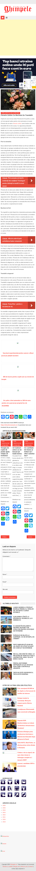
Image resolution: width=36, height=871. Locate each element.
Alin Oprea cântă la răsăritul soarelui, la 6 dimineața (22, 618)
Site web (5, 589)
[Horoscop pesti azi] (24, 794)
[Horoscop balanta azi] (17, 788)
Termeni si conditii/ (7, 866)
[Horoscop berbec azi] (3, 782)
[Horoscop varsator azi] (17, 794)
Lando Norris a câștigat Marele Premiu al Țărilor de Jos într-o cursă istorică (23, 610)
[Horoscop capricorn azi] (10, 794)
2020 (4, 819)
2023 (4, 812)
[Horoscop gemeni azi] (17, 782)
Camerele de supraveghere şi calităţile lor (31, 537)
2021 (4, 817)
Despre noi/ (17, 866)
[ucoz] (3, 851)
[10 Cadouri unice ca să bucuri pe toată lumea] (18, 435)
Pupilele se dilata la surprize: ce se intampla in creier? (23, 636)
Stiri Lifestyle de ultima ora (10, 113)
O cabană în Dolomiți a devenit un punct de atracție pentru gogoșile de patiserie (23, 628)
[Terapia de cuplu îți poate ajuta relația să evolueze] (6, 435)
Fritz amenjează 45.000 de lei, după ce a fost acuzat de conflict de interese (23, 646)
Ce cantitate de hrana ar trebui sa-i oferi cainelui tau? (29, 452)
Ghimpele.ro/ (13, 864)
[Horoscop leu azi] (3, 788)
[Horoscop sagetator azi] (3, 794)
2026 (4, 805)
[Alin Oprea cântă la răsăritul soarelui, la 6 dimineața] (6, 620)
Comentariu (6, 556)
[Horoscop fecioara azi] (10, 788)
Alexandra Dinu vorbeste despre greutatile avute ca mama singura (6, 537)
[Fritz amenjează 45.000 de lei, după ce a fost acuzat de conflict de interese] (6, 648)
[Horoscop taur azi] (10, 782)
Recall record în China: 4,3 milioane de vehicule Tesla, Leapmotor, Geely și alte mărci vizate (24, 656)
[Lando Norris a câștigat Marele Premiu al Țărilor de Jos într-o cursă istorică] (6, 610)
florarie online (17, 123)
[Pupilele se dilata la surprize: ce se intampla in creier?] (6, 638)
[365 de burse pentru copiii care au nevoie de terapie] (17, 370)
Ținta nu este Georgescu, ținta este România (23, 673)
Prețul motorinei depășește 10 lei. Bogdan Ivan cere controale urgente (23, 665)
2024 (4, 810)
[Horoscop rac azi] (24, 782)
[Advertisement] (18, 38)
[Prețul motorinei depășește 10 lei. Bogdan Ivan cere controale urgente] (6, 666)
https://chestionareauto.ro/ (9, 425)
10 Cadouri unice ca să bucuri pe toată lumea (17, 451)
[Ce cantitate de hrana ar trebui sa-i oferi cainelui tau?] (29, 435)
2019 (4, 822)
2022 (4, 815)
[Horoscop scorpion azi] (24, 788)
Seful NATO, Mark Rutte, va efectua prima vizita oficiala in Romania (26, 745)
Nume (5, 574)
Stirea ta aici (24, 866)
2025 (4, 808)
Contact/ (30, 866)
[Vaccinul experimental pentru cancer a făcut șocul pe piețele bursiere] (17, 347)
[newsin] (3, 843)
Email (5, 582)
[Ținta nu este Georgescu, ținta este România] (6, 676)
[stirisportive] (5, 836)
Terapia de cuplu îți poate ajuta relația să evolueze (5, 452)
